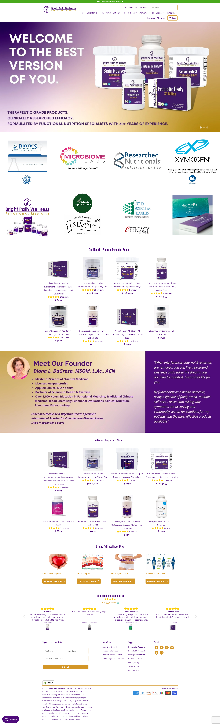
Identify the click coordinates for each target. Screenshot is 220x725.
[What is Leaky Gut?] (93, 562)
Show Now (137, 159)
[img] (110, 599)
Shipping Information (111, 651)
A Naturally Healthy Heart (52, 573)
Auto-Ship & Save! (110, 647)
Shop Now (28, 159)
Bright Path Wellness (57, 688)
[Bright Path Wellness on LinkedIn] (172, 647)
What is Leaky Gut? (84, 573)
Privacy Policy (133, 663)
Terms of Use (133, 666)
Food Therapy (130, 13)
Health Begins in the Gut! (120, 573)
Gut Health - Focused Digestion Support (110, 249)
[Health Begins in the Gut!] (127, 562)
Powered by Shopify (170, 688)
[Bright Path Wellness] (60, 9)
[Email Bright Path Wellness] (162, 653)
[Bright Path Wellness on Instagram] (156, 653)
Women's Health (146, 13)
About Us (161, 18)
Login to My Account (136, 651)
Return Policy (133, 670)
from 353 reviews (108, 602)
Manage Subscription (136, 655)
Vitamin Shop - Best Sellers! (110, 440)
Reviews (151, 18)
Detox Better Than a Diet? (155, 573)
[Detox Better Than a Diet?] (162, 562)
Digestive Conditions (111, 13)
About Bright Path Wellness (113, 659)
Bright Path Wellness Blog (110, 546)
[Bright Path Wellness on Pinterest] (167, 647)
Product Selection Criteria (113, 655)
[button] (54, 297)
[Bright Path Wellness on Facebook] (156, 647)
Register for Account (136, 647)
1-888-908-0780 (131, 7)
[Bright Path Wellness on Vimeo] (162, 647)
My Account (144, 7)
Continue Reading (53, 581)
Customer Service (135, 659)
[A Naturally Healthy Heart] (58, 562)
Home (81, 13)
